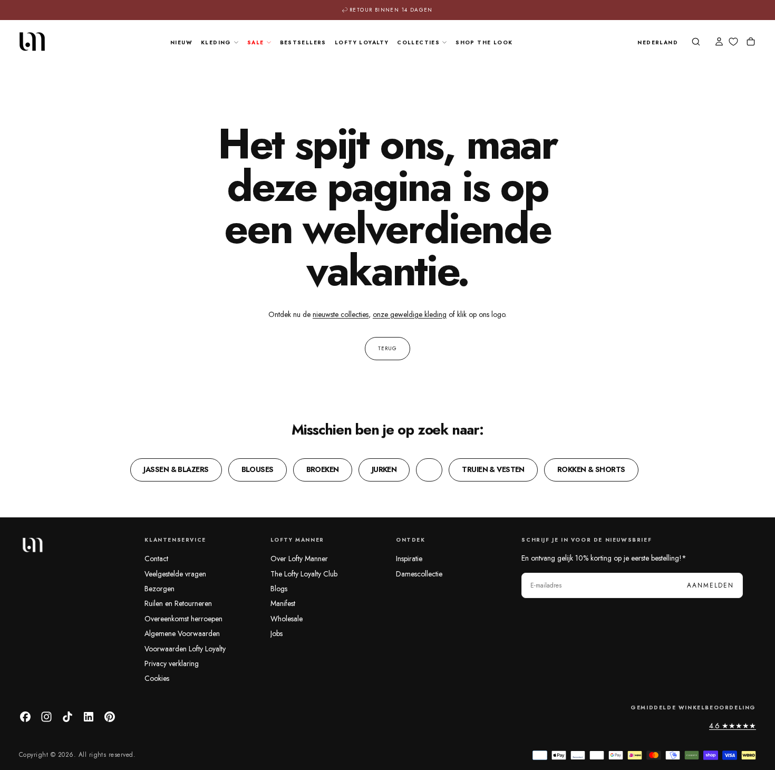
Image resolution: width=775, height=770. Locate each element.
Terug (387, 348)
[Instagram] (46, 716)
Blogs (278, 588)
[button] (657, 43)
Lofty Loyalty (362, 42)
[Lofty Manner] (32, 544)
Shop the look (484, 42)
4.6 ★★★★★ (732, 725)
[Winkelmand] (750, 42)
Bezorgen (159, 588)
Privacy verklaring (171, 663)
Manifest (282, 603)
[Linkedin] (88, 716)
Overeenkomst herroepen (183, 618)
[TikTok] (67, 716)
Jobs (276, 633)
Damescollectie (419, 574)
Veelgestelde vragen (175, 574)
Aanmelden (710, 585)
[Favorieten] (733, 42)
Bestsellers (303, 42)
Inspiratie (409, 558)
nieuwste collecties (341, 314)
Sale (255, 42)
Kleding (216, 42)
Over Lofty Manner (299, 558)
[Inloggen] (719, 42)
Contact (156, 558)
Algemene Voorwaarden (182, 633)
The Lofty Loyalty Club (303, 574)
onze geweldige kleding (410, 314)
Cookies (156, 678)
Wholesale (286, 618)
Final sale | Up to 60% (391, 11)
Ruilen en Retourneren (178, 603)
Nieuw (181, 42)
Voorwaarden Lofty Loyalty (185, 648)
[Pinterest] (109, 716)
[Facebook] (25, 716)
